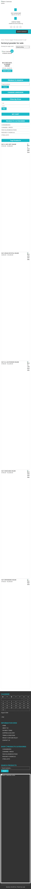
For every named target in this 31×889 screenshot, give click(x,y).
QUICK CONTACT (22, 31)
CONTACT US (6, 740)
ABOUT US (5, 728)
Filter (4, 108)
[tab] (11, 31)
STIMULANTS (5, 135)
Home (2, 40)
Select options (7, 71)
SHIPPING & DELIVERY (8, 733)
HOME (4, 725)
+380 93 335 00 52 (16, 14)
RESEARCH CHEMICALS (8, 132)
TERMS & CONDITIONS (8, 735)
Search (5, 87)
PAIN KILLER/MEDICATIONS (9, 130)
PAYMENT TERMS (7, 730)
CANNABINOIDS (6, 125)
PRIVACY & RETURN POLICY (10, 738)
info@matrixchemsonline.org (16, 23)
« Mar (2, 717)
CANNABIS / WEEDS (7, 127)
